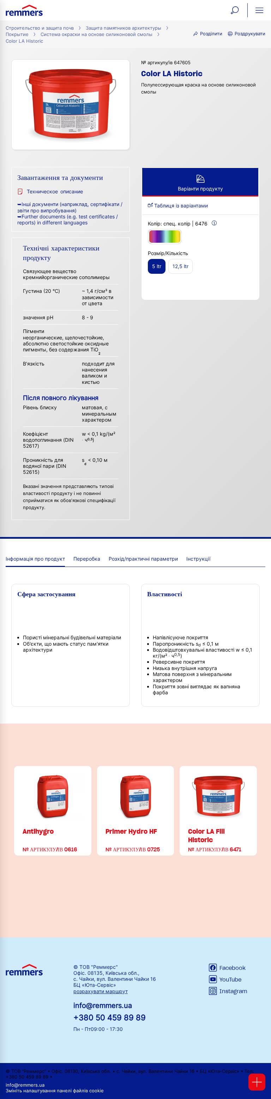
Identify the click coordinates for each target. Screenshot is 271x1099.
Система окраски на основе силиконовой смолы (96, 34)
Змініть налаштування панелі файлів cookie (55, 1090)
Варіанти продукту (200, 189)
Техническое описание (55, 191)
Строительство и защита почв (40, 28)
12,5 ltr (180, 266)
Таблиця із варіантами (180, 206)
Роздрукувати (250, 33)
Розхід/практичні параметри (143, 559)
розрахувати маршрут (100, 991)
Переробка (86, 559)
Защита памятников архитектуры (123, 28)
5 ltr (156, 266)
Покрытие (17, 34)
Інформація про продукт (35, 559)
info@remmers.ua (102, 1005)
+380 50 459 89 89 (109, 1017)
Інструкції (198, 559)
